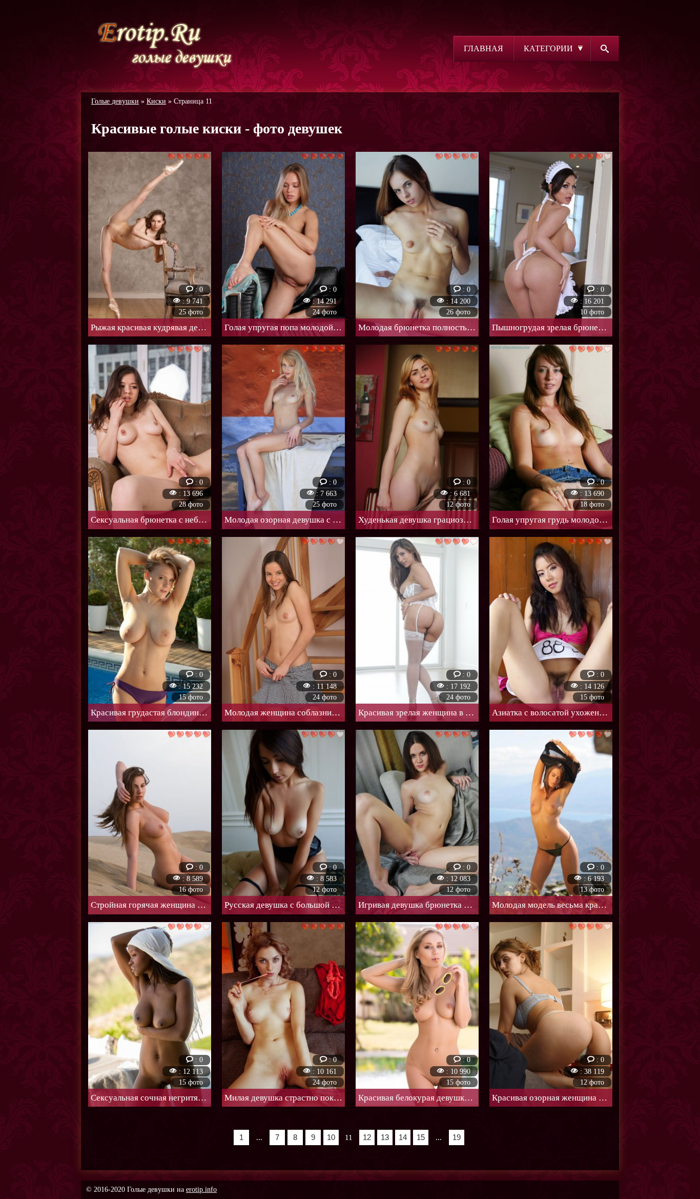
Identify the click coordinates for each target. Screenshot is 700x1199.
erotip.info (201, 1189)
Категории (548, 48)
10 (331, 1137)
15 (421, 1137)
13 (385, 1137)
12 (367, 1137)
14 (403, 1137)
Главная (483, 48)
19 (456, 1137)
